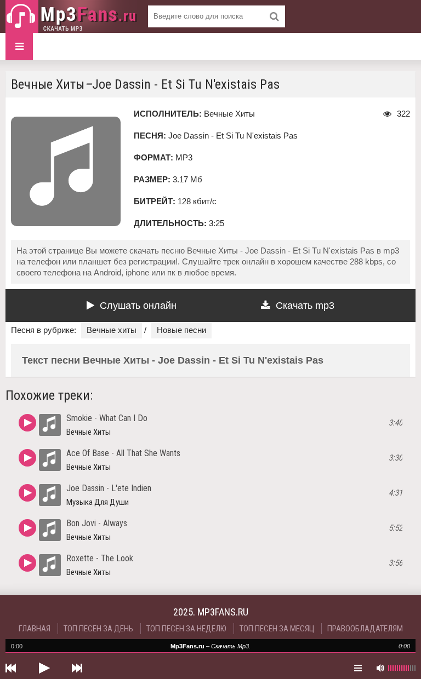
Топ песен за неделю (186, 629)
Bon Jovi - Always (96, 523)
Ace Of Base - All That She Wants (123, 453)
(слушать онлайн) (27, 422)
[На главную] (71, 16)
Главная (34, 629)
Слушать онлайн (138, 305)
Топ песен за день (98, 629)
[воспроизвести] (43, 668)
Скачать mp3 (305, 305)
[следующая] (76, 668)
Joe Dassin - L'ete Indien (108, 488)
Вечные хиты (111, 330)
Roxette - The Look (99, 558)
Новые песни (181, 330)
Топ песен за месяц (277, 629)
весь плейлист (357, 668)
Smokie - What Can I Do (106, 418)
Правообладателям (365, 629)
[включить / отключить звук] (379, 668)
